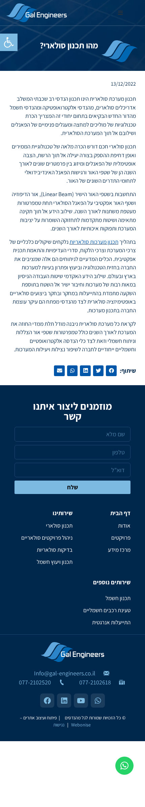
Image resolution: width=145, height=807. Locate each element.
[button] (9, 42)
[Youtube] (81, 700)
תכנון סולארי (59, 525)
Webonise (81, 725)
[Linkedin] (64, 700)
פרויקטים (120, 537)
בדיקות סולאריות (54, 549)
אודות (124, 525)
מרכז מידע (119, 549)
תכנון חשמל (118, 598)
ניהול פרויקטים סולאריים (46, 537)
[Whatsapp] (124, 766)
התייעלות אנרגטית (111, 622)
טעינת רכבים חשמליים (106, 610)
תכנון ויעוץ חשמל (54, 562)
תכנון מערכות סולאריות (93, 241)
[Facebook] (47, 700)
